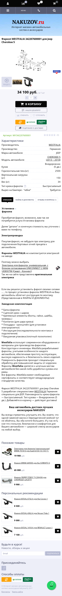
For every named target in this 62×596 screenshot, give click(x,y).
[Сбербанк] (31, 122)
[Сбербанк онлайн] (42, 122)
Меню (23, 10)
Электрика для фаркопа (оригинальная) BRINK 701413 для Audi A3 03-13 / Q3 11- (32, 449)
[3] (49, 135)
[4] (52, 135)
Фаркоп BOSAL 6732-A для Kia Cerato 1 (31, 499)
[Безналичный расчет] (20, 122)
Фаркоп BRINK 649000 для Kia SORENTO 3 (32, 463)
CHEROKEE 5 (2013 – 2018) (53, 158)
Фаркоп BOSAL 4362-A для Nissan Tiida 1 (31, 513)
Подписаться (53, 553)
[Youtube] (4, 568)
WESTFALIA (54, 144)
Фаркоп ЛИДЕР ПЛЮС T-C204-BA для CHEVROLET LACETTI (30, 478)
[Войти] (8, 3)
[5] (54, 135)
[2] (47, 135)
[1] (45, 135)
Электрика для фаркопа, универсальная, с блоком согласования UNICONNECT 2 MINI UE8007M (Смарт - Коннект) (25, 268)
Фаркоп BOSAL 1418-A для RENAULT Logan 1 (33, 527)
